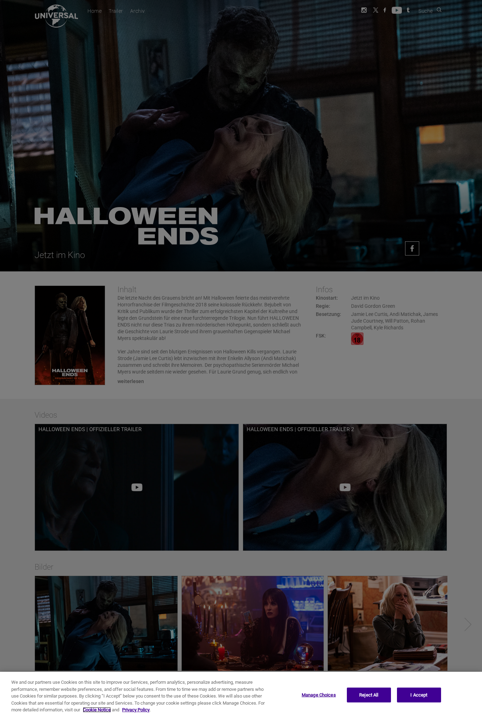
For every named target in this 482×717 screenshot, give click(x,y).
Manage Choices (319, 695)
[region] (241, 694)
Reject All (368, 695)
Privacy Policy (136, 709)
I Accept (418, 695)
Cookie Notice (97, 709)
